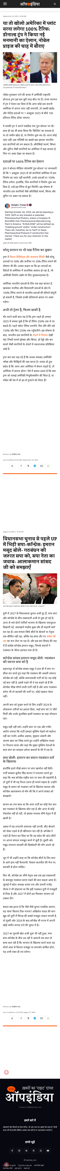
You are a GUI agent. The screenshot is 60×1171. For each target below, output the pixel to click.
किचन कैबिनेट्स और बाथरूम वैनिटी (27, 257)
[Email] (41, 466)
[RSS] (26, 1151)
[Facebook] (21, 466)
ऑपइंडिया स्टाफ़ (16, 454)
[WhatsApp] (48, 466)
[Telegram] (35, 466)
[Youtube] (48, 1151)
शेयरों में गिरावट (40, 335)
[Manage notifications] (6, 1164)
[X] (28, 466)
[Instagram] (19, 1151)
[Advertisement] (30, 416)
